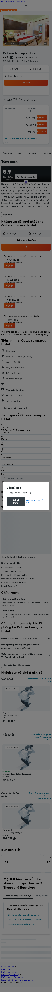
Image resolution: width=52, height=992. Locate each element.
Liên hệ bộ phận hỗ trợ (34, 501)
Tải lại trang (16, 501)
